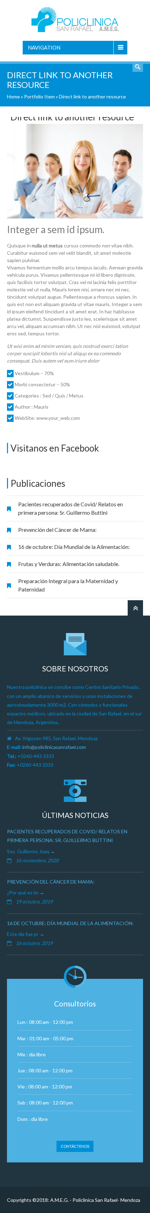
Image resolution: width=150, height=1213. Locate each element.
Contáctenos (75, 1146)
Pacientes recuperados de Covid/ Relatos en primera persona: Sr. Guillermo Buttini (70, 508)
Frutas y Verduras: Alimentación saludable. (68, 563)
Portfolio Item (39, 96)
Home (13, 96)
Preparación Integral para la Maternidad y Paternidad (68, 585)
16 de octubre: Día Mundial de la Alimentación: (74, 546)
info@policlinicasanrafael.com (54, 747)
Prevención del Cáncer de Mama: (57, 529)
